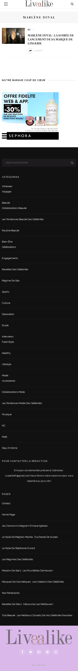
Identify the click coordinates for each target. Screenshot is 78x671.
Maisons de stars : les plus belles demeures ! (27, 570)
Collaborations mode (13, 392)
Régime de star (11, 280)
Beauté (6, 202)
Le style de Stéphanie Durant (18, 548)
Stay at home (9, 448)
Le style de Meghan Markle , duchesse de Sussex (30, 537)
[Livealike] (39, 637)
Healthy (6, 353)
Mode (5, 375)
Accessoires (8, 380)
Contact (6, 503)
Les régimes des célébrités (17, 559)
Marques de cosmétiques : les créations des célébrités (33, 581)
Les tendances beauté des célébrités (23, 219)
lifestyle (6, 364)
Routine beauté (10, 230)
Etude (5, 325)
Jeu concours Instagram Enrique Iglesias (25, 525)
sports (5, 291)
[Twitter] (30, 652)
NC (29, 29)
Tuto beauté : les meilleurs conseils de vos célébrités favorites (37, 615)
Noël (4, 436)
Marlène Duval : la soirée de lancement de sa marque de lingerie (51, 39)
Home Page (8, 514)
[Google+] (39, 652)
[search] (72, 4)
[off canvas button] (6, 4)
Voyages (6, 191)
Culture (6, 303)
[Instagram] (55, 652)
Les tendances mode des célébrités (22, 403)
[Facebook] (22, 652)
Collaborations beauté (14, 208)
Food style (8, 341)
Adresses (7, 186)
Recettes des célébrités (15, 269)
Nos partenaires (11, 592)
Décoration (8, 314)
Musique (7, 414)
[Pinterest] (47, 652)
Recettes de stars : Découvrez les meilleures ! (27, 604)
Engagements (10, 258)
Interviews (7, 336)
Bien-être (7, 241)
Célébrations (9, 247)
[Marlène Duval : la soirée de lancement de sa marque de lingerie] (13, 35)
